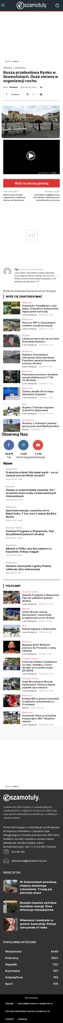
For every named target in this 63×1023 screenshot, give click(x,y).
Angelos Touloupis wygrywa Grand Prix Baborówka (38, 409)
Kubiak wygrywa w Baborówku (39, 628)
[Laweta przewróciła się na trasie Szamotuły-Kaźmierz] (11, 340)
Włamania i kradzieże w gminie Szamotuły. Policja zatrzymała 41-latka (38, 924)
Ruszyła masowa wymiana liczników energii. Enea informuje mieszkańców (38, 906)
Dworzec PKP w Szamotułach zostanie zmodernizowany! (39, 324)
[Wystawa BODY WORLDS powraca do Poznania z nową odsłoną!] (11, 647)
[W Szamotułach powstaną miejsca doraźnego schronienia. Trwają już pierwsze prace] (10, 886)
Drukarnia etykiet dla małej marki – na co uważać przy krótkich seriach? (32, 474)
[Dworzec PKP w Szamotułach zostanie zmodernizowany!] (11, 325)
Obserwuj (23, 441)
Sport (24, 404)
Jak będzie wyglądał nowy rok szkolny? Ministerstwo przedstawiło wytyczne (46, 197)
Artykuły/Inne (11, 469)
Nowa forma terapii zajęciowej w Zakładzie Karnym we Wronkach (14, 197)
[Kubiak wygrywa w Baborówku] (11, 631)
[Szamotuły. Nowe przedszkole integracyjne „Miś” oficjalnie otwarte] (11, 717)
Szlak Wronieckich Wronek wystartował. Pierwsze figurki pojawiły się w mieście (38, 684)
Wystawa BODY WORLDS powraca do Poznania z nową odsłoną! (39, 647)
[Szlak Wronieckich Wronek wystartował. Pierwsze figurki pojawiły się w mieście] (11, 684)
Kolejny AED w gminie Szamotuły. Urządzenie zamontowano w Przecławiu (40, 701)
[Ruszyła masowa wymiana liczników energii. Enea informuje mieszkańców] (10, 907)
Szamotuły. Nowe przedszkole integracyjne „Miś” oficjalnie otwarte (39, 718)
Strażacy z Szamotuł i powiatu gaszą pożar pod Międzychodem (40, 425)
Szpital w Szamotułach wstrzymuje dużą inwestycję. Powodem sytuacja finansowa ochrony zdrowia (39, 359)
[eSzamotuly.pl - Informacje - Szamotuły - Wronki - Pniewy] (31, 5)
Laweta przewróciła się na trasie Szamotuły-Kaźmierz (40, 340)
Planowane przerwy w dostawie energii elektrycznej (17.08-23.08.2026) (40, 377)
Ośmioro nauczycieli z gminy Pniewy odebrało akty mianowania (28, 568)
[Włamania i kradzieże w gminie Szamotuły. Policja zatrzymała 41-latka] (10, 924)
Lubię (8, 441)
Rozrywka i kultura (14, 528)
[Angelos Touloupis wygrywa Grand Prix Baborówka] (11, 409)
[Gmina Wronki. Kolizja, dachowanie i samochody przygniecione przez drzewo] (11, 614)
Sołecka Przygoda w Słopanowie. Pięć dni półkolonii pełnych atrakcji (30, 533)
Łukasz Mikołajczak (29, 315)
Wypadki (25, 335)
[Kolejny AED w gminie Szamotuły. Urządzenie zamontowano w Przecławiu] (11, 700)
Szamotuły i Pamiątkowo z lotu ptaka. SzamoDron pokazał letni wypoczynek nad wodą (40, 308)
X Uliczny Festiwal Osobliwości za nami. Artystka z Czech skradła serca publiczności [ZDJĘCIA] (39, 666)
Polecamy (7, 68)
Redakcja (13, 87)
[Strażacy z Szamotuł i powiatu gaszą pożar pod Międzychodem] (11, 425)
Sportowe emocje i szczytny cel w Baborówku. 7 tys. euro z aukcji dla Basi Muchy (31, 513)
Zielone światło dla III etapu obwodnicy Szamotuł (38, 393)
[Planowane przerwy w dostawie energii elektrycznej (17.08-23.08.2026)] (11, 376)
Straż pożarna (28, 420)
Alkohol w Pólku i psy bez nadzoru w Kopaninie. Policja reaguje (29, 550)
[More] (41, 94)
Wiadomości (20, 68)
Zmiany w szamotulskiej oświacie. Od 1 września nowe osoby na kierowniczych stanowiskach (31, 493)
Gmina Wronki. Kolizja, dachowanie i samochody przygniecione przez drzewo (38, 615)
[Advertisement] (31, 37)
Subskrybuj (38, 441)
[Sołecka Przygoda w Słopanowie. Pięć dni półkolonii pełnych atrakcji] (11, 597)
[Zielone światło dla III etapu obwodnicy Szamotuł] (11, 393)
